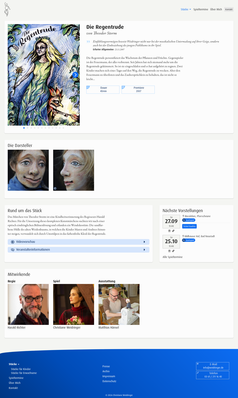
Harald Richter (16, 327)
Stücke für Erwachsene (24, 373)
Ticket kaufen (189, 226)
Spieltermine (201, 9)
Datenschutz (109, 381)
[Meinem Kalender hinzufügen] (169, 230)
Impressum (108, 376)
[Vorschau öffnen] (45, 153)
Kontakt (228, 9)
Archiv (106, 371)
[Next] (75, 75)
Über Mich (216, 9)
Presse (106, 366)
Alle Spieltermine (172, 257)
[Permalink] (173, 230)
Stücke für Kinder (21, 369)
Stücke (185, 9)
